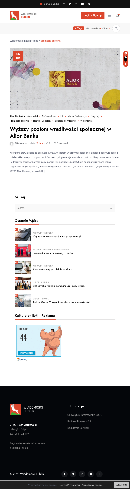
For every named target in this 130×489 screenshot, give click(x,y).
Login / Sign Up (93, 15)
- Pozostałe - (93, 28)
